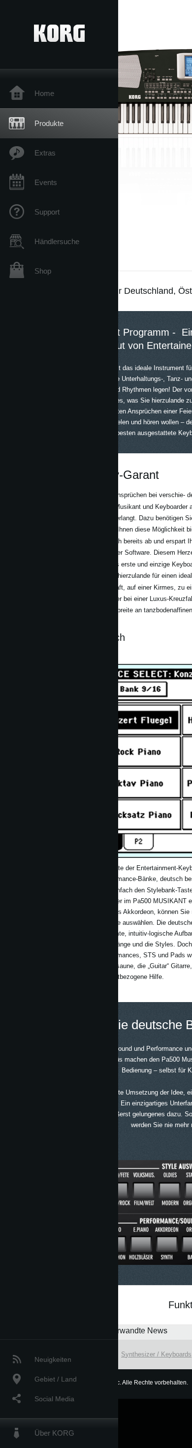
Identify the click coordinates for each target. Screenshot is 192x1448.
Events (45, 182)
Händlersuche (56, 241)
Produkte (49, 123)
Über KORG (54, 1433)
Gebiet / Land (55, 1379)
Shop (42, 271)
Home (44, 93)
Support (47, 212)
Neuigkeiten (52, 1359)
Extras (45, 153)
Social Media (54, 1399)
